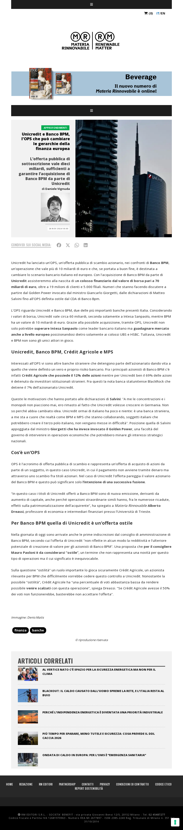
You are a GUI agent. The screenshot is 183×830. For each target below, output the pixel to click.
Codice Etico (163, 784)
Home (9, 784)
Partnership (67, 784)
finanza (21, 630)
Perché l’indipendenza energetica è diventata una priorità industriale (102, 712)
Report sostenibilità (89, 788)
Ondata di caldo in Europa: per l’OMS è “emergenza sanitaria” (94, 755)
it (158, 13)
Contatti (88, 784)
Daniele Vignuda (57, 189)
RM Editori (46, 784)
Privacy (105, 784)
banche (38, 630)
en (163, 13)
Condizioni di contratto (132, 784)
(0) (150, 13)
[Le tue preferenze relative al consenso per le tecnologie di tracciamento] (175, 822)
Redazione (26, 784)
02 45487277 (157, 814)
